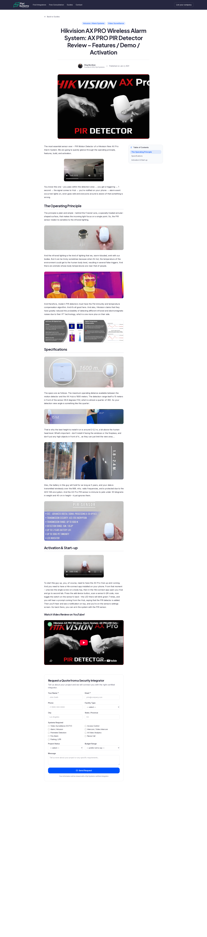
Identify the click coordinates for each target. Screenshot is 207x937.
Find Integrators (39, 5)
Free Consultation (56, 5)
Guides (70, 5)
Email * (88, 693)
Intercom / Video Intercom (97, 729)
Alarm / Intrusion (57, 729)
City (49, 713)
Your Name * (53, 693)
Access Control (93, 726)
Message (52, 753)
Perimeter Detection (58, 733)
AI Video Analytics (94, 733)
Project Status (54, 744)
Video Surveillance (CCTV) (61, 726)
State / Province (91, 713)
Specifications (137, 156)
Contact (79, 5)
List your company (184, 5)
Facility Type (90, 703)
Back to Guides (53, 17)
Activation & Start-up (139, 160)
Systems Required (55, 723)
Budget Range (91, 744)
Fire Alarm (54, 736)
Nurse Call (91, 736)
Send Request (85, 770)
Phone (50, 703)
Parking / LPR (56, 739)
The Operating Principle (141, 152)
